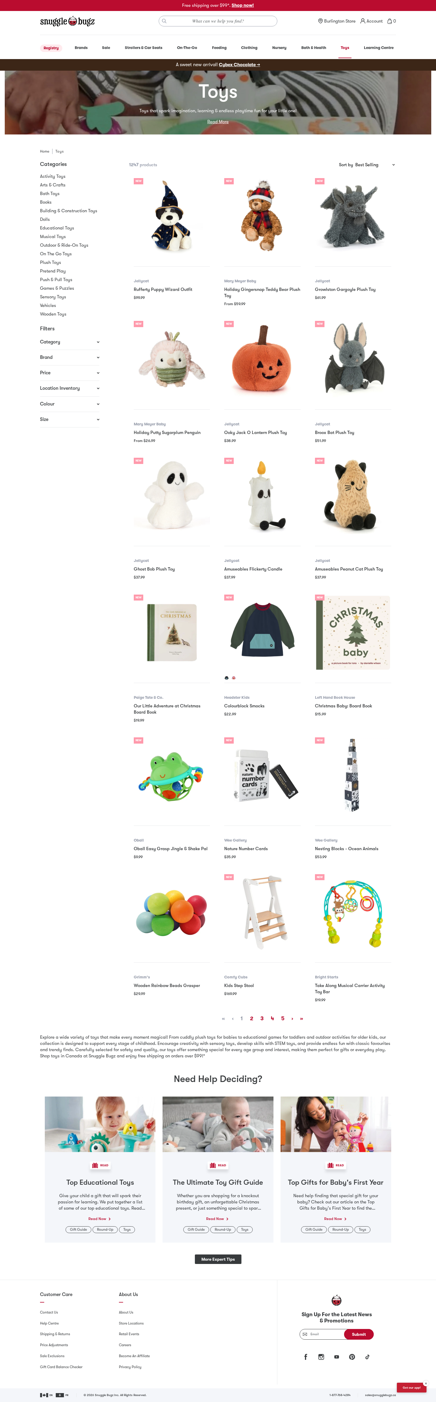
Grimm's (142, 977)
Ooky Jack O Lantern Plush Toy (255, 432)
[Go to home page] (67, 21)
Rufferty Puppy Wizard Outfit (163, 289)
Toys (127, 1229)
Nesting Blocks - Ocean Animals (346, 848)
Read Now (97, 1218)
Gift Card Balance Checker (61, 1367)
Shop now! (243, 5)
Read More (218, 121)
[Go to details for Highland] (226, 678)
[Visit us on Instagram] (321, 1357)
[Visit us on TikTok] (367, 1357)
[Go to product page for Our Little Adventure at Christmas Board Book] (172, 633)
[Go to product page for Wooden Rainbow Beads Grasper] (172, 912)
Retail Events (129, 1334)
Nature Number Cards (246, 848)
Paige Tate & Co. (148, 697)
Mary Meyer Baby (240, 281)
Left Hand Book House (335, 697)
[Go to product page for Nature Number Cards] (262, 775)
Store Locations (131, 1323)
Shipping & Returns (55, 1334)
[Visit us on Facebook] (306, 1357)
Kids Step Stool (239, 985)
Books (46, 202)
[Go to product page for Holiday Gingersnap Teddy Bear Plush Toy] (262, 216)
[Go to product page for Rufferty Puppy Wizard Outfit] (172, 216)
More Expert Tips (218, 1259)
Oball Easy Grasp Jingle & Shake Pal (171, 848)
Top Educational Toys (100, 1182)
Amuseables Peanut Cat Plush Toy (349, 569)
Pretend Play (53, 271)
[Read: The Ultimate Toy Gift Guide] (218, 1124)
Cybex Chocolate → (239, 64)
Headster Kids (236, 697)
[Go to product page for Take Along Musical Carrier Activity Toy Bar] (353, 912)
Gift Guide (78, 1229)
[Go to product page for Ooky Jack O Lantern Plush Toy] (262, 359)
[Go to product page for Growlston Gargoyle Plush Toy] (353, 216)
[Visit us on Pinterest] (352, 1357)
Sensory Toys (53, 297)
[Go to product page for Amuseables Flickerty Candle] (262, 496)
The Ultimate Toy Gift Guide (218, 1182)
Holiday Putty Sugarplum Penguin (167, 432)
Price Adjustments (54, 1345)
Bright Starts (326, 977)
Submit (359, 1334)
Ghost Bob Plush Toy (154, 569)
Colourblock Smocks (244, 706)
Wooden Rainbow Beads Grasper (167, 985)
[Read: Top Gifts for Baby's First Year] (336, 1124)
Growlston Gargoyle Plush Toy (345, 289)
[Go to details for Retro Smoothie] (233, 678)
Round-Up (105, 1229)
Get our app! (412, 1387)
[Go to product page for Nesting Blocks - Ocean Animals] (353, 775)
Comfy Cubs (235, 977)
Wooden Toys (53, 314)
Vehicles (48, 305)
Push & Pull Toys (56, 279)
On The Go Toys (56, 253)
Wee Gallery (235, 840)
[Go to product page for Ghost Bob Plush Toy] (172, 496)
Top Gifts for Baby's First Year (336, 1182)
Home (44, 151)
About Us (126, 1312)
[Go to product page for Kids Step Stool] (262, 912)
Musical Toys (53, 236)
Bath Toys (50, 193)
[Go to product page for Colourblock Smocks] (262, 633)
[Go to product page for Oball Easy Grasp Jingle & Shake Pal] (172, 775)
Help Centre (49, 1323)
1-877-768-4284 (340, 1395)
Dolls (45, 219)
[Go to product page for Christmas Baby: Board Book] (353, 633)
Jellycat (141, 281)
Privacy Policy (130, 1367)
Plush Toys (50, 262)
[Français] (62, 1395)
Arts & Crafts (53, 185)
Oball (139, 840)
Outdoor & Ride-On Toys (64, 245)
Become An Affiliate (134, 1356)
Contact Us (49, 1312)
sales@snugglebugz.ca (380, 1395)
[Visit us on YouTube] (337, 1357)
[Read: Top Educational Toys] (100, 1124)
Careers (125, 1345)
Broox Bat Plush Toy (334, 432)
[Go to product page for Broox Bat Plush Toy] (353, 359)
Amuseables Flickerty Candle (253, 569)
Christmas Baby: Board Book (343, 706)
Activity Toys (53, 176)
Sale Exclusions (52, 1356)
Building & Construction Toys (68, 210)
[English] (46, 1395)
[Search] (164, 21)
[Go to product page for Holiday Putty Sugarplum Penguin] (172, 359)
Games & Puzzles (57, 288)
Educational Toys (57, 228)
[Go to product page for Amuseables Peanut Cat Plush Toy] (353, 496)
